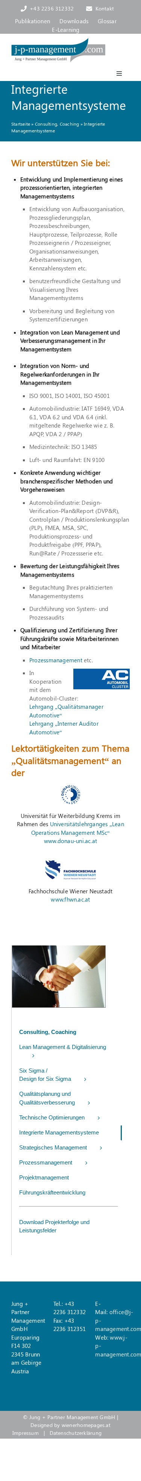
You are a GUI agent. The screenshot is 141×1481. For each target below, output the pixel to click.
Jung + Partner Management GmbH (72, 1417)
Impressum (25, 1432)
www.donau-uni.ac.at (70, 841)
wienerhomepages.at (86, 1424)
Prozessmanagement (55, 660)
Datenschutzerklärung (76, 1432)
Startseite (20, 124)
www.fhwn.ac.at (70, 899)
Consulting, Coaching (57, 124)
